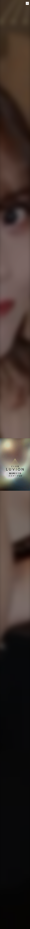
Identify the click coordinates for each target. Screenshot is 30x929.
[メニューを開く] (27, 3)
